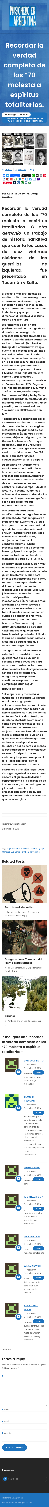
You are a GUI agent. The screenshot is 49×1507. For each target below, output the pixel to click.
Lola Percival (32, 1236)
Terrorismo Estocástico (19, 907)
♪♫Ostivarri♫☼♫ (33, 1196)
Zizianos (10, 1016)
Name (7, 1409)
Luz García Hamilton (20, 852)
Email (6, 1421)
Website (7, 1433)
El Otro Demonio (30, 848)
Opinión (24, 114)
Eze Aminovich (32, 1265)
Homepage (10, 114)
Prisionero (22, 170)
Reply (38, 1072)
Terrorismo (35, 852)
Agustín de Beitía (14, 848)
